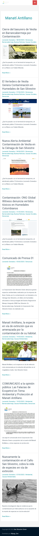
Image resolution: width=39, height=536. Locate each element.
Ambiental (29, 337)
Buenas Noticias (19, 42)
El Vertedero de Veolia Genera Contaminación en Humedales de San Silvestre (19, 85)
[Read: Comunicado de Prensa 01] (19, 275)
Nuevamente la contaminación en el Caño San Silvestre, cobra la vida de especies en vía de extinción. (18, 464)
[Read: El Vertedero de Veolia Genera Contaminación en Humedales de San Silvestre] (19, 108)
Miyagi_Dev (14, 533)
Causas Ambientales (21, 339)
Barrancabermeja (7, 42)
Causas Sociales (31, 42)
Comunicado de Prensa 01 (18, 258)
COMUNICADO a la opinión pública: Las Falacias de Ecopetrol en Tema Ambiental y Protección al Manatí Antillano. (18, 391)
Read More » (6, 72)
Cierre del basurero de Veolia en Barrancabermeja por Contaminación (19, 33)
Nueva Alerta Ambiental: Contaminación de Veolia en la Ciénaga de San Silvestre (18, 144)
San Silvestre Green (20, 529)
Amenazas (29, 40)
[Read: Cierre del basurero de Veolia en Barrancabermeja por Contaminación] (19, 52)
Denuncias (5, 96)
